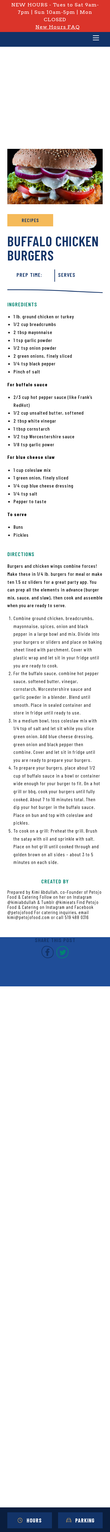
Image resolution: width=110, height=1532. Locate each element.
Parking (85, 1520)
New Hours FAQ (57, 27)
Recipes (30, 220)
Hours (34, 1520)
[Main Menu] (96, 38)
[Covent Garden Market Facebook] (47, 957)
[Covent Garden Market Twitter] (62, 957)
